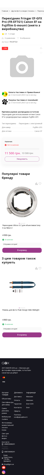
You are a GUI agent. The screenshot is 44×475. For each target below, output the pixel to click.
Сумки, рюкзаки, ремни (5, 410)
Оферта (17, 411)
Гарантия (17, 404)
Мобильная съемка (6, 418)
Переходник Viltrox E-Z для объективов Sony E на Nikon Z (21, 226)
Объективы (6, 399)
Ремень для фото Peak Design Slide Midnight (20, 310)
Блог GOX (29, 404)
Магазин (29, 396)
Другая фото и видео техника (22, 11)
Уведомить (22, 159)
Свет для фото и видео (5, 435)
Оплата (17, 400)
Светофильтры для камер (8, 403)
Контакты (18, 407)
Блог (28, 407)
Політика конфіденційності (21, 416)
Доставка (18, 396)
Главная (5, 11)
